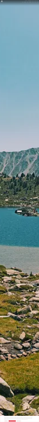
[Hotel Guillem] (2, 1)
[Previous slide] (1, 189)
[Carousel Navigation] (19, 189)
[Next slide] (37, 189)
